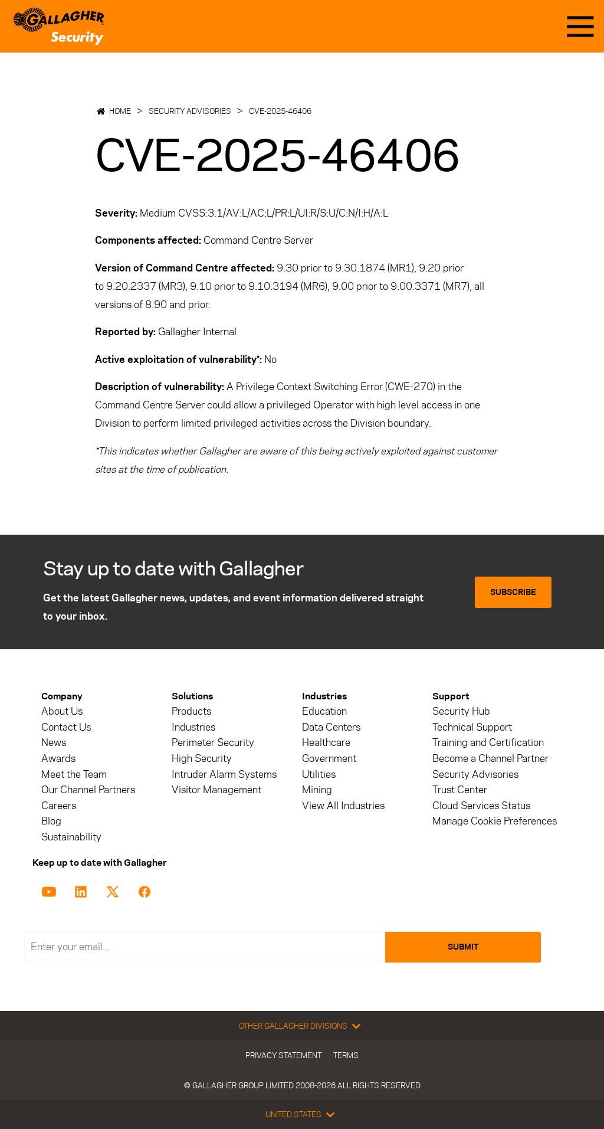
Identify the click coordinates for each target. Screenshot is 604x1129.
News (53, 743)
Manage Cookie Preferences (494, 821)
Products (191, 711)
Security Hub (461, 711)
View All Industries (343, 806)
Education (324, 711)
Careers (58, 806)
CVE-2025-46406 (280, 111)
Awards (58, 758)
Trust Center (459, 790)
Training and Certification (488, 743)
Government (329, 758)
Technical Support (472, 727)
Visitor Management (216, 790)
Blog (51, 821)
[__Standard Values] (51, 890)
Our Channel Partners (88, 790)
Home (120, 111)
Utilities (319, 774)
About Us (62, 711)
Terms (346, 1055)
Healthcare (326, 743)
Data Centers (331, 727)
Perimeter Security (213, 743)
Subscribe (513, 592)
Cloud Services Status (481, 806)
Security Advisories (190, 111)
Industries (193, 727)
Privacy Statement (283, 1055)
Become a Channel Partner (490, 758)
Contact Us (66, 727)
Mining (317, 790)
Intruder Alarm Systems (224, 774)
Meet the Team (74, 774)
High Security (202, 758)
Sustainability (71, 837)
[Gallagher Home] (59, 26)
